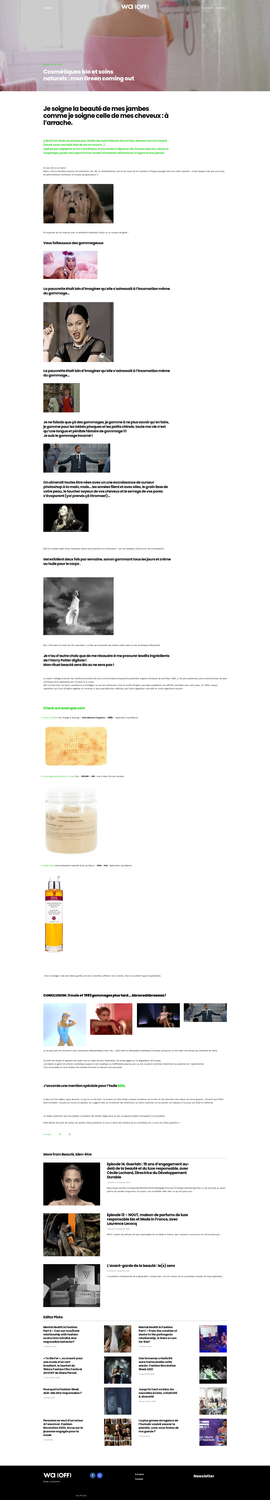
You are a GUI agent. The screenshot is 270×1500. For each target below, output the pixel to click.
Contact (139, 1479)
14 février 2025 (145, 1346)
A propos (139, 1474)
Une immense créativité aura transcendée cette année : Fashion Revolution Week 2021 (157, 1363)
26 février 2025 (49, 1346)
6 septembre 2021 (146, 1374)
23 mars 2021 (49, 1398)
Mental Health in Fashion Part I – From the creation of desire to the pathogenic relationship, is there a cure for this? (158, 1334)
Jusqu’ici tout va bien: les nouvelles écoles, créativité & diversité (158, 1393)
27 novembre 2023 (51, 1378)
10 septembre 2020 (147, 1401)
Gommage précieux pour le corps (59, 776)
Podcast (47, 7)
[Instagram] (100, 1475)
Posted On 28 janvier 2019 (118, 1271)
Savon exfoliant (51, 717)
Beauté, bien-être (52, 65)
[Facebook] (92, 1475)
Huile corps (49, 865)
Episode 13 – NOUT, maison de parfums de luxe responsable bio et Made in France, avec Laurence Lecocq (147, 1219)
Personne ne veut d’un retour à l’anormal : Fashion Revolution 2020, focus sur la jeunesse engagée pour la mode (63, 1427)
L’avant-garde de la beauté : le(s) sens (141, 1265)
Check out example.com (64, 708)
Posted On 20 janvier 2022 (118, 1182)
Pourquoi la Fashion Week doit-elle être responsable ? (62, 1391)
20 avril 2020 (144, 1436)
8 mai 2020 (48, 1440)
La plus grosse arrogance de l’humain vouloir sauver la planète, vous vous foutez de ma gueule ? (159, 1425)
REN (121, 1085)
